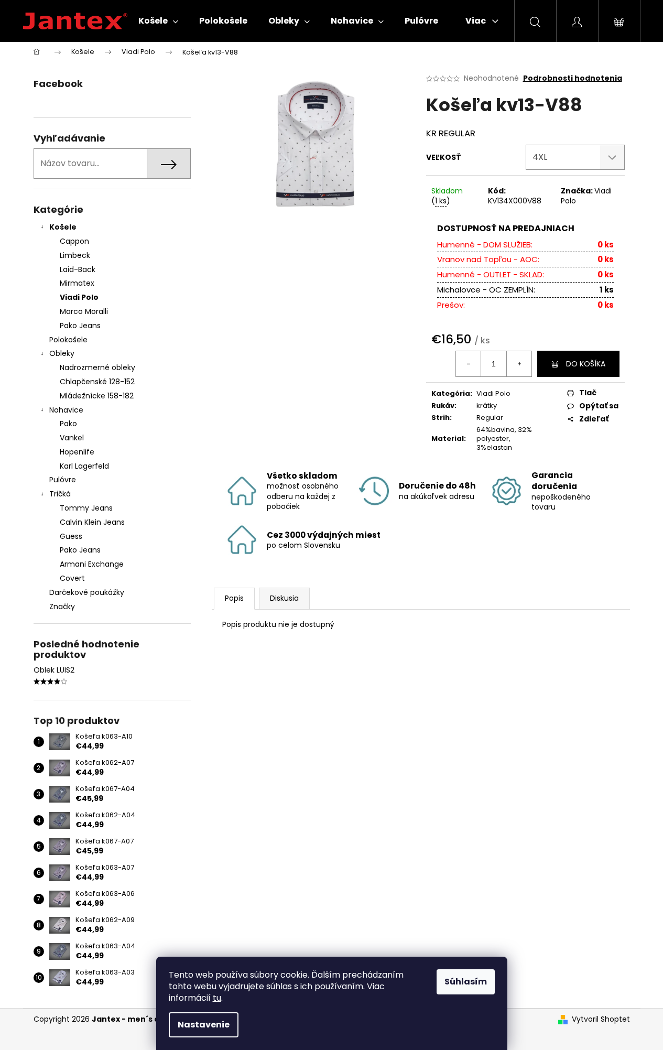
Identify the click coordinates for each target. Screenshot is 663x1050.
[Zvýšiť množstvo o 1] (518, 363)
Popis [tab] (234, 598)
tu (217, 998)
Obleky (61, 353)
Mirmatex (77, 283)
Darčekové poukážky (86, 592)
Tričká (60, 494)
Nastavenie (204, 1025)
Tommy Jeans (86, 508)
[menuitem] (158, 21)
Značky (62, 606)
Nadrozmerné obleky (97, 367)
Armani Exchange (92, 564)
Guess (71, 536)
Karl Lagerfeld (84, 466)
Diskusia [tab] (284, 598)
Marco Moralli (84, 311)
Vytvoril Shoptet (601, 1019)
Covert (72, 578)
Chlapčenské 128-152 (97, 381)
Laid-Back (77, 269)
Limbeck (75, 255)
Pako (68, 423)
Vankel (72, 437)
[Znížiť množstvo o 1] (468, 363)
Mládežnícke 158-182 (97, 396)
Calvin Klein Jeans (92, 522)
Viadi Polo (79, 297)
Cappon (74, 241)
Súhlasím (465, 982)
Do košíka (585, 364)
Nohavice (66, 410)
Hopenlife (77, 452)
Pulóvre (62, 479)
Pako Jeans (80, 325)
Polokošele (68, 339)
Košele (63, 227)
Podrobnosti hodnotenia (572, 78)
